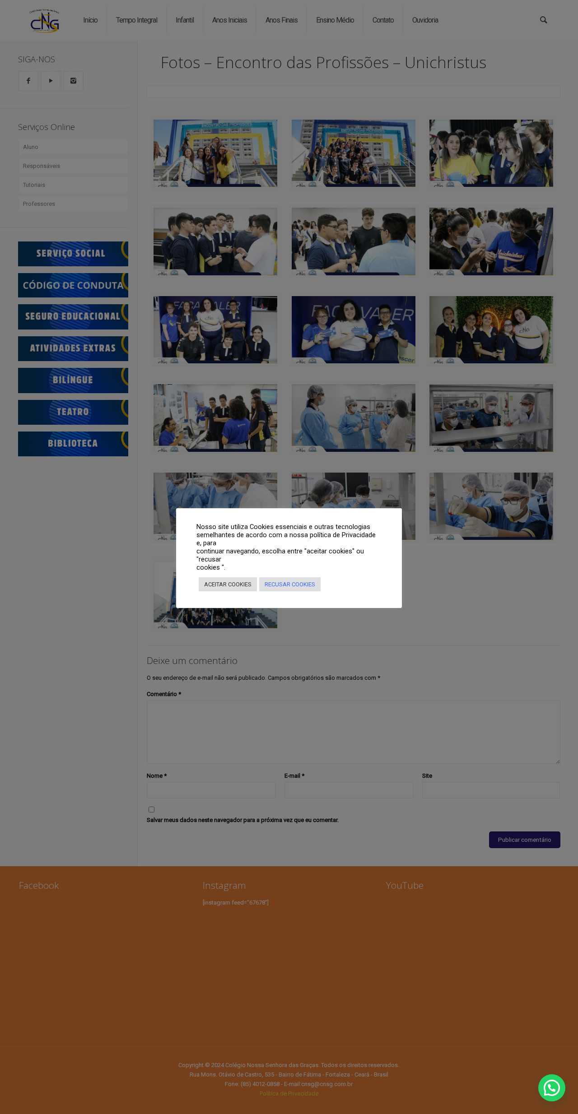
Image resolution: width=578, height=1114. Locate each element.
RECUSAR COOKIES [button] (290, 584)
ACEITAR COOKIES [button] (228, 584)
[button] (551, 1087)
